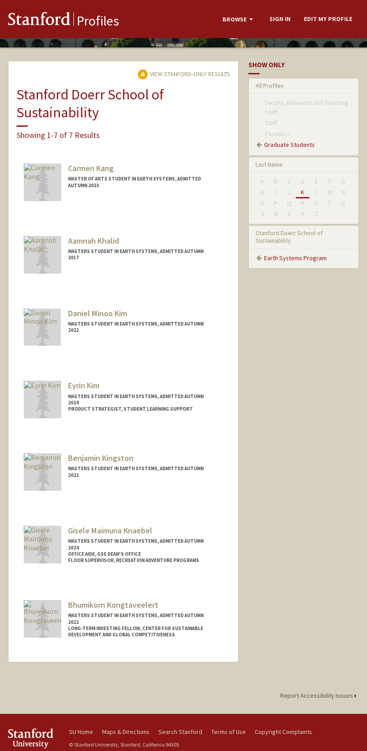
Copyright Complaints (283, 732)
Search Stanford (180, 732)
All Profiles (270, 86)
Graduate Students (289, 145)
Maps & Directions (125, 732)
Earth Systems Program (295, 258)
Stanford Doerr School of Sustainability (289, 237)
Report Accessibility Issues (317, 695)
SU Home (81, 732)
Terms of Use (228, 732)
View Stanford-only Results (189, 74)
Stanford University (33, 738)
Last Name (269, 164)
